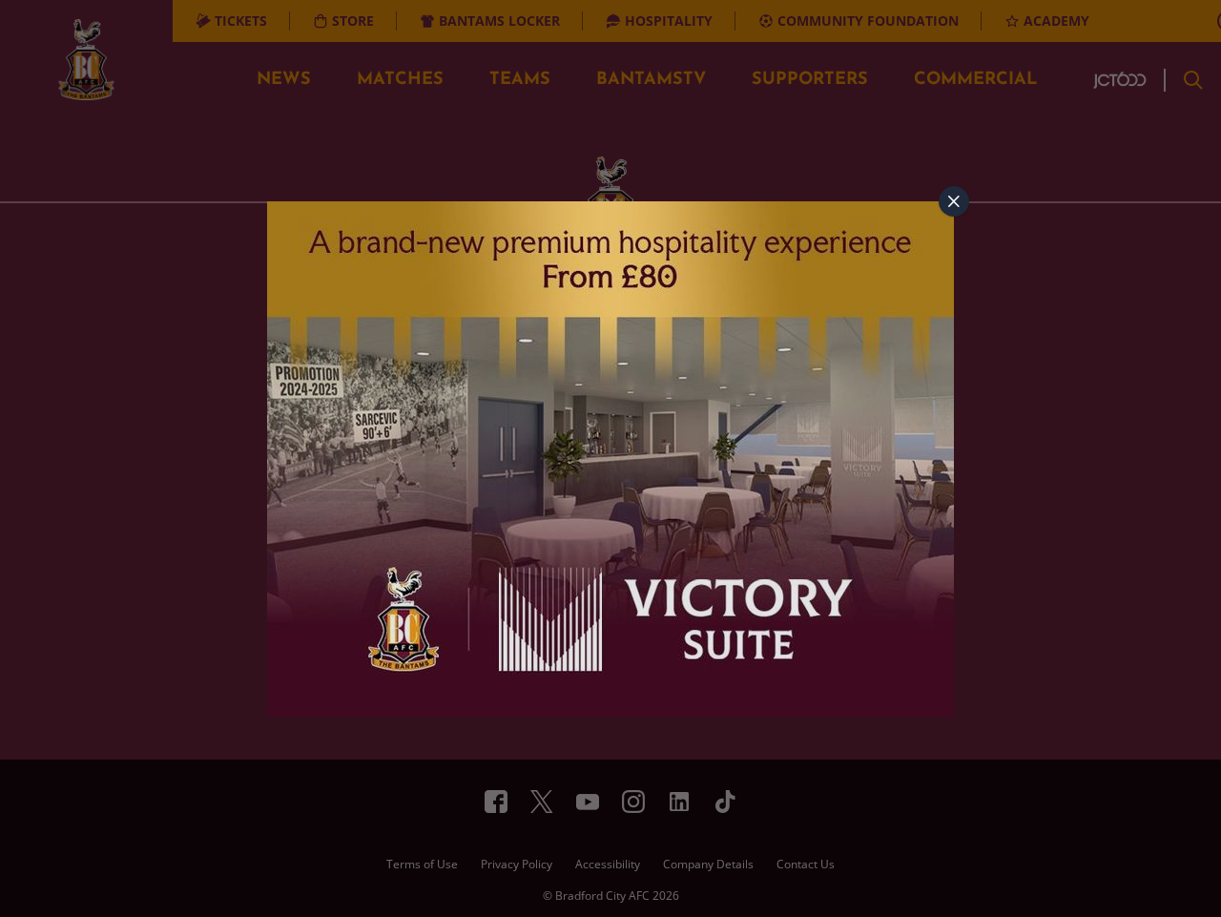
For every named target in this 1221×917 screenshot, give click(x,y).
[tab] (954, 201)
